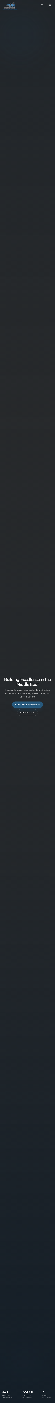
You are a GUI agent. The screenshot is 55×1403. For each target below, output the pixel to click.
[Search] (42, 5)
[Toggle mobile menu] (50, 5)
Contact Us (26, 712)
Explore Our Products (26, 704)
